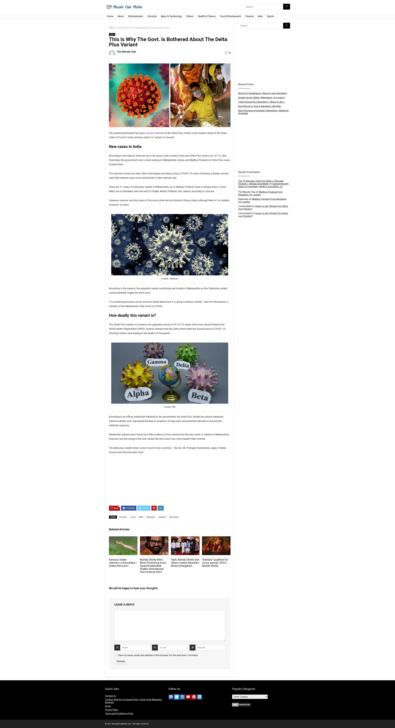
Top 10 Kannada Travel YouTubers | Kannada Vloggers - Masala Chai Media (260, 182)
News (121, 16)
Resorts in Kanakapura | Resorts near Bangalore (262, 93)
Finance (249, 16)
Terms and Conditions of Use (119, 713)
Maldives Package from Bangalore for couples (260, 193)
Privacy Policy (111, 710)
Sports (270, 16)
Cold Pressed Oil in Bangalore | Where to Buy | (261, 102)
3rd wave (123, 517)
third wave (174, 517)
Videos (190, 16)
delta (141, 517)
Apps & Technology (171, 16)
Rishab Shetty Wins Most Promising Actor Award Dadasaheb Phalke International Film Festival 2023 (153, 566)
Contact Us (110, 696)
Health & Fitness (207, 16)
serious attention (155, 133)
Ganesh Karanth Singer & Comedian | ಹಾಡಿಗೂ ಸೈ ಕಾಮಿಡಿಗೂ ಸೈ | (263, 185)
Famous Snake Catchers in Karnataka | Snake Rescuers (122, 562)
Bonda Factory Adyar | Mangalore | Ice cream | (261, 97)
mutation (162, 517)
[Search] (286, 7)
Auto (260, 16)
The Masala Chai (126, 51)
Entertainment (135, 16)
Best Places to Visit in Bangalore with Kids (259, 106)
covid (132, 517)
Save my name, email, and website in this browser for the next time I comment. (158, 655)
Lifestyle (152, 16)
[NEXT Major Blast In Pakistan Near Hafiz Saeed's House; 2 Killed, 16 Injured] (392, 720)
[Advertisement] (170, 482)
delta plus (150, 517)
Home (110, 16)
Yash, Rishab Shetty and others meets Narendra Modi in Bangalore (185, 562)
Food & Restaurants (230, 16)
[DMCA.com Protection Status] (241, 704)
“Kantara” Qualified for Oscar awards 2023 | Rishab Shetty (215, 562)
